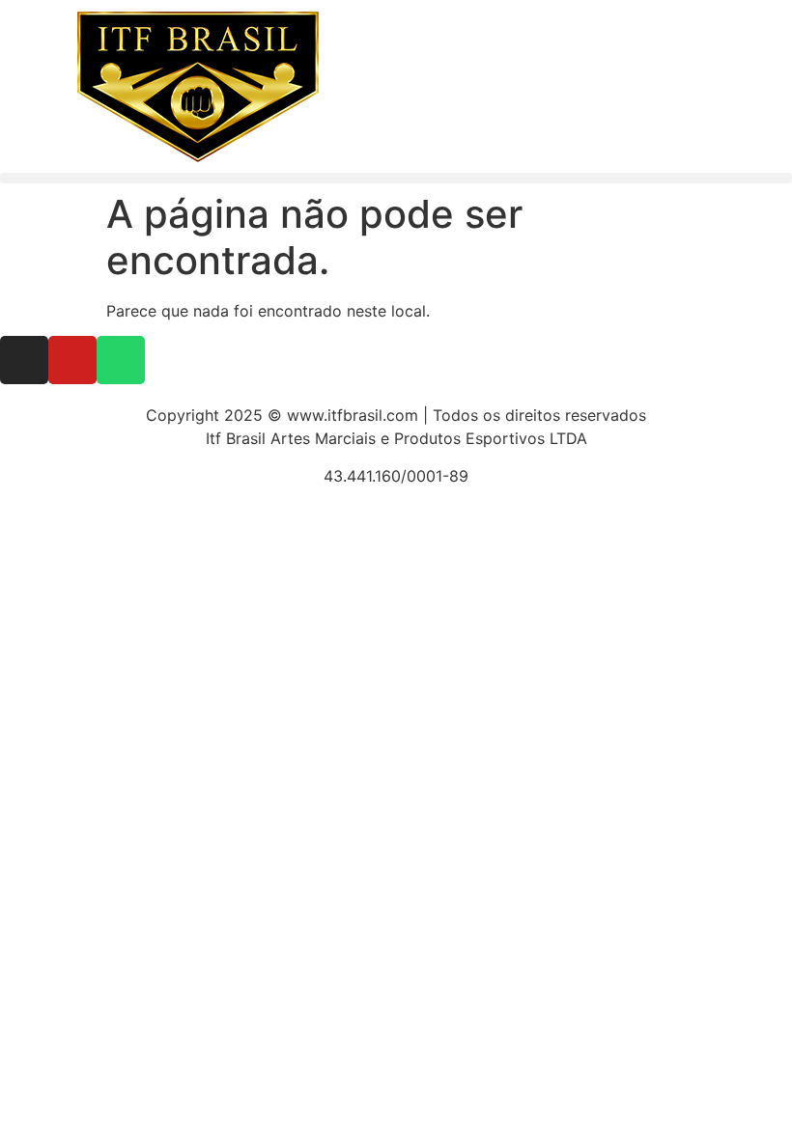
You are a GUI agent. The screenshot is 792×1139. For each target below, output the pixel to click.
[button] (396, 178)
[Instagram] (24, 360)
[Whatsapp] (121, 360)
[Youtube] (72, 360)
